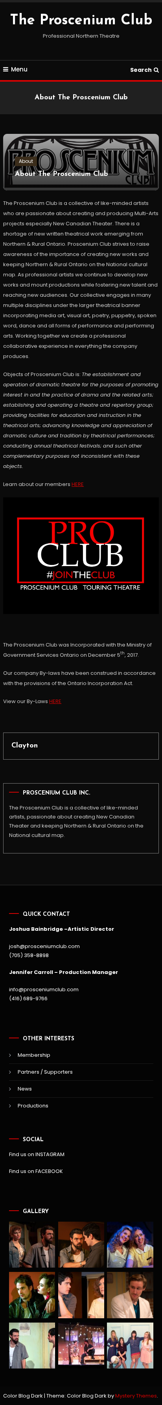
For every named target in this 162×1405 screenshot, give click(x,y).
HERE (78, 484)
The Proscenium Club (81, 21)
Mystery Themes (136, 1396)
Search (141, 70)
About (26, 161)
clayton (24, 745)
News (25, 1089)
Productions (33, 1105)
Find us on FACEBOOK (36, 1171)
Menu (19, 69)
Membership (34, 1055)
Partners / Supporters (45, 1072)
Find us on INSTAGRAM (36, 1154)
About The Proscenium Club (61, 174)
